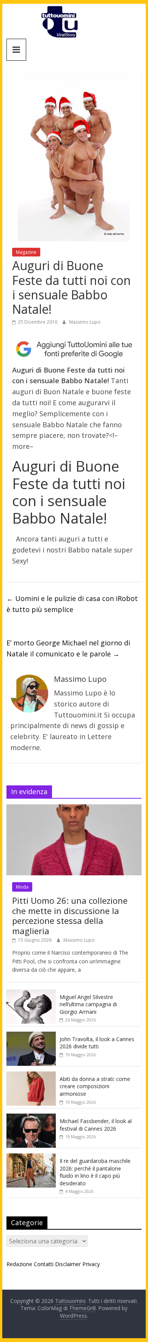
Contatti (44, 1264)
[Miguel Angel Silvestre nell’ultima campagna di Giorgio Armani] (31, 993)
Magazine (26, 252)
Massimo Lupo (85, 322)
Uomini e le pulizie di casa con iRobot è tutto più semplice (72, 604)
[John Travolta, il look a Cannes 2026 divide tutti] (31, 1035)
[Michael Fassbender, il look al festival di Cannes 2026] (31, 1117)
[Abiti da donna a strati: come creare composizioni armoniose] (31, 1075)
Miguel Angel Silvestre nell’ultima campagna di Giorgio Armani (88, 1004)
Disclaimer (68, 1264)
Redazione (19, 1264)
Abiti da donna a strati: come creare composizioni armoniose (95, 1086)
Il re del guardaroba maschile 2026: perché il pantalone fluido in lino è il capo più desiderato (95, 1172)
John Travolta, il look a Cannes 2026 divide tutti (97, 1042)
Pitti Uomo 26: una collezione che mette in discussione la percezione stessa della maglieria (70, 915)
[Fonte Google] (74, 349)
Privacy (91, 1264)
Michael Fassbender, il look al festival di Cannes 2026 (96, 1124)
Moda (22, 887)
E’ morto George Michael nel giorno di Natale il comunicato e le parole (68, 648)
